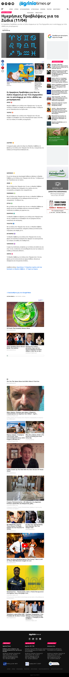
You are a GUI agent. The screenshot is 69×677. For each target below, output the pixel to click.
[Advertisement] (38, 131)
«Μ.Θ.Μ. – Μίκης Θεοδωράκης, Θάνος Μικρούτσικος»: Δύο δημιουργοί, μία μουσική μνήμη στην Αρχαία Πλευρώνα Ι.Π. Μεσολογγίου (59, 111)
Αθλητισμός (56, 9)
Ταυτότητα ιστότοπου (57, 669)
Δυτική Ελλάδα (35, 9)
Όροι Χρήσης (34, 669)
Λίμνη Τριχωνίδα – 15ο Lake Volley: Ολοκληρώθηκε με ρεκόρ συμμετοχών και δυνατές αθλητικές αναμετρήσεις (59, 98)
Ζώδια (9, 95)
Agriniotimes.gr (6, 30)
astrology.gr (18, 97)
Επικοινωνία (19, 669)
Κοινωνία (42, 9)
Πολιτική (49, 9)
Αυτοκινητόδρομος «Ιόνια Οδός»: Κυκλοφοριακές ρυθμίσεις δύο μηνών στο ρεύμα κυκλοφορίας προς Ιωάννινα (60, 92)
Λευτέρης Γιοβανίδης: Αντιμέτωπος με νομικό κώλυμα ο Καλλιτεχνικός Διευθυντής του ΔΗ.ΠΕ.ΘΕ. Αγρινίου (60, 66)
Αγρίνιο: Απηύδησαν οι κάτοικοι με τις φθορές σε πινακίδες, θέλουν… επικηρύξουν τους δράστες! (60, 86)
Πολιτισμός (30, 12)
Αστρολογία (18, 296)
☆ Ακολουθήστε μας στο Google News (19, 292)
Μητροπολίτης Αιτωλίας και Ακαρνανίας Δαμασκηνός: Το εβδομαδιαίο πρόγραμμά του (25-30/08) (59, 117)
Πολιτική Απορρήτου (44, 669)
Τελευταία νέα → (58, 61)
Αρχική (11, 9)
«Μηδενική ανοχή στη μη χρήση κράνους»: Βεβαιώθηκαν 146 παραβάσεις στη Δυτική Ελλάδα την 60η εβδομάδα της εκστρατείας (60, 73)
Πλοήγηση (26, 669)
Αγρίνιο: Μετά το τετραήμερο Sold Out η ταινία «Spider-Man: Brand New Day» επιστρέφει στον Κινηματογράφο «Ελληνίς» (60, 80)
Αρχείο (13, 669)
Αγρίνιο (16, 9)
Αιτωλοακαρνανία (25, 9)
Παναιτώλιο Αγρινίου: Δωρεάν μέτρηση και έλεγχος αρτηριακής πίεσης (59, 104)
